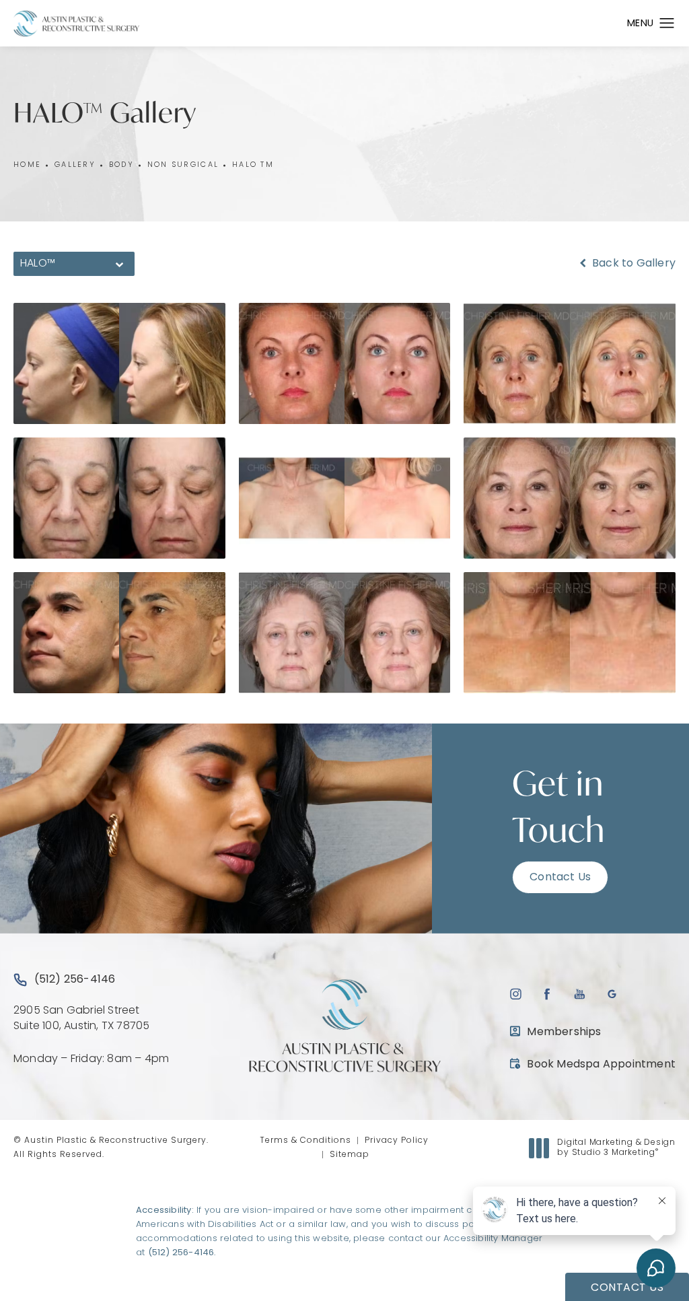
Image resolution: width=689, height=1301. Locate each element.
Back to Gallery (632, 263)
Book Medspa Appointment (593, 1064)
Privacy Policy (397, 1141)
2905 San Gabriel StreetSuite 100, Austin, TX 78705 (81, 1018)
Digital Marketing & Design (616, 1149)
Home (27, 165)
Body (121, 165)
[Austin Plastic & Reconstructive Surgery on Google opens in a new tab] (612, 994)
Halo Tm (253, 165)
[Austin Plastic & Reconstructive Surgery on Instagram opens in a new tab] (515, 994)
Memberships (564, 1032)
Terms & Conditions (305, 1141)
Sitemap (349, 1155)
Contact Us (560, 877)
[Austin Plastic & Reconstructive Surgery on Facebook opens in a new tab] (547, 994)
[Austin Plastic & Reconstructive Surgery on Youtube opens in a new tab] (580, 994)
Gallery (75, 165)
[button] (667, 23)
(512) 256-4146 (181, 1253)
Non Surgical (183, 165)
